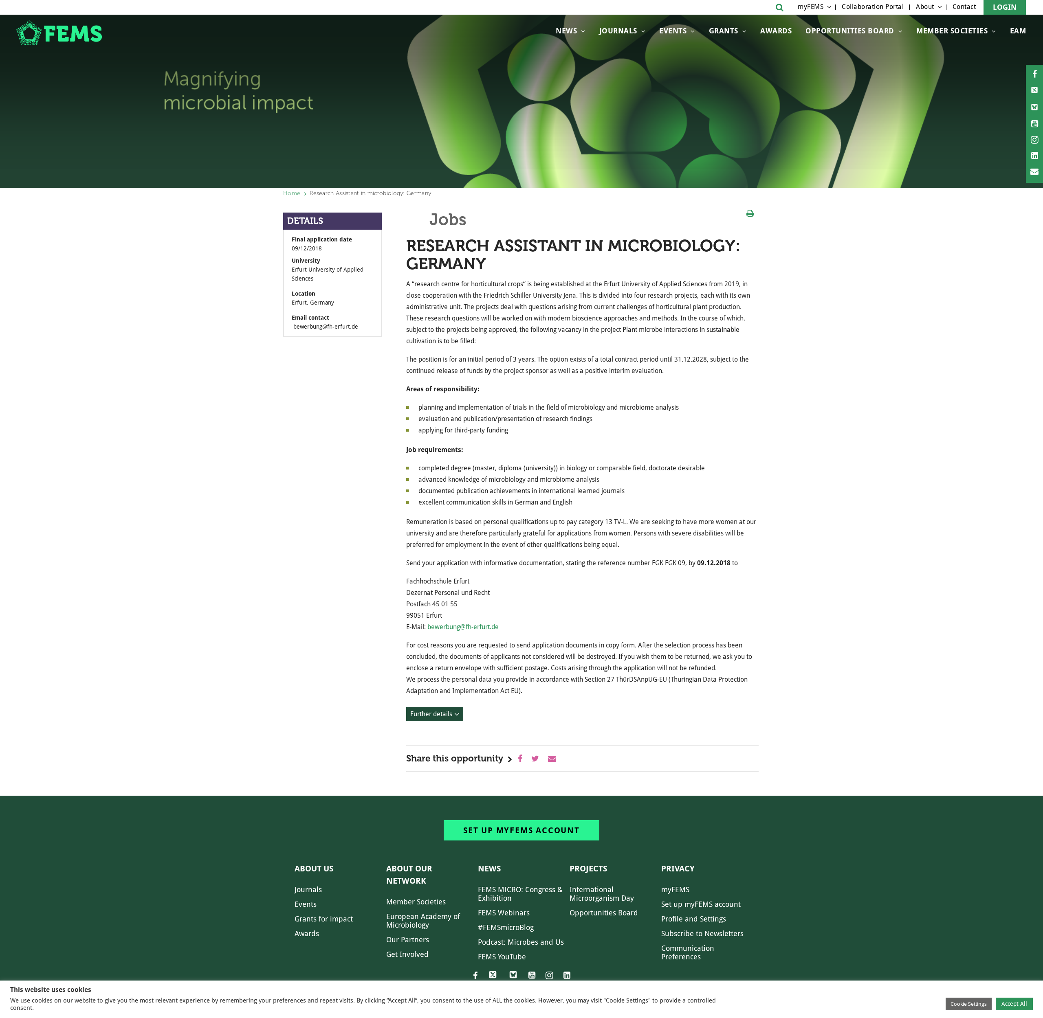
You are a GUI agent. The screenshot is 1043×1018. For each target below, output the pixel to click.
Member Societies (952, 30)
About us (314, 868)
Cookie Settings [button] (969, 1004)
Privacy (678, 868)
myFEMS (810, 7)
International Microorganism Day (602, 893)
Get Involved (407, 954)
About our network (409, 875)
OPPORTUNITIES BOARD (849, 30)
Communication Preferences (687, 952)
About (925, 7)
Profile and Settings (693, 919)
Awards (776, 30)
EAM (1018, 30)
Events (673, 30)
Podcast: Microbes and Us (521, 942)
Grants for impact (324, 919)
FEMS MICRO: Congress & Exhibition (520, 893)
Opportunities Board (604, 912)
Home (291, 193)
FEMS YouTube (502, 956)
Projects (588, 868)
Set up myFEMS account (521, 830)
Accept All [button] (1014, 1003)
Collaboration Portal (873, 7)
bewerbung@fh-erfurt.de (463, 627)
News (566, 30)
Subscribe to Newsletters (702, 933)
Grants (723, 30)
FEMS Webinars (504, 912)
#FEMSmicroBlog (506, 927)
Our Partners (407, 939)
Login (1005, 7)
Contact (964, 7)
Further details (431, 714)
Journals (618, 30)
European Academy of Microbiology (423, 920)
